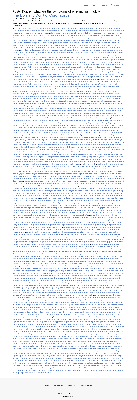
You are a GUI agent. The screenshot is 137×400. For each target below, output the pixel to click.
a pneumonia (71, 28)
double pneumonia (109, 101)
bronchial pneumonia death (63, 60)
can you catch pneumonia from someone (38, 74)
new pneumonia (71, 188)
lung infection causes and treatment (55, 161)
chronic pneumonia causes (42, 86)
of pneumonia (114, 188)
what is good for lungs (61, 358)
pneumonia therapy (43, 237)
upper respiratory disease (90, 322)
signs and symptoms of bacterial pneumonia (41, 275)
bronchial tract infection (35, 62)
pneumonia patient (56, 225)
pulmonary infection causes (81, 244)
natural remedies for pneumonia (55, 188)
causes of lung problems (26, 79)
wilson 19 (48, 373)
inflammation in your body (61, 144)
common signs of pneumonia (58, 94)
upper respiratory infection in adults (43, 324)
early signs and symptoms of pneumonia (100, 103)
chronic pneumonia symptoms (62, 86)
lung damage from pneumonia (55, 159)
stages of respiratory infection (36, 305)
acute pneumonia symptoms (69, 30)
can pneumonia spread (108, 69)
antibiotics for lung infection (44, 40)
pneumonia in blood (85, 212)
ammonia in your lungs (46, 35)
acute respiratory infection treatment (91, 30)
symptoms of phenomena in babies (95, 309)
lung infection (103, 159)
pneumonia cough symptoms (68, 203)
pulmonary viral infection (73, 246)
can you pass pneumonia (40, 77)
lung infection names (108, 166)
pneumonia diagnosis (32, 205)
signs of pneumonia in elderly (96, 290)
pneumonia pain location (41, 225)
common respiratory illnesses (94, 91)
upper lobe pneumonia (20, 322)
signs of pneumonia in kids (26, 292)
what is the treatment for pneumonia (73, 365)
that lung (33, 317)
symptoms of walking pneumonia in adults (92, 314)
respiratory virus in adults (80, 266)
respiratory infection (88, 256)
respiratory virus (66, 266)
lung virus (90, 178)
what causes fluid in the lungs (41, 346)
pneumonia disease (57, 205)
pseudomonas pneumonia (29, 244)
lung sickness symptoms (68, 178)
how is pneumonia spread (34, 132)
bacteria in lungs (94, 43)
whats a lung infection (88, 370)
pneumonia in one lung (89, 217)
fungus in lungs (83, 123)
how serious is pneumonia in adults (105, 132)
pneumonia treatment (74, 237)
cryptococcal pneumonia (21, 98)
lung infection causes (36, 161)
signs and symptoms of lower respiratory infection (73, 275)
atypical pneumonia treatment (78, 43)
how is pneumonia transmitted (54, 132)
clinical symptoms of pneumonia (74, 89)
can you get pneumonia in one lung (80, 74)
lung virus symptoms (113, 178)
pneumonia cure (117, 203)
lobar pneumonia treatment (77, 154)
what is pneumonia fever (21, 363)
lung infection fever (58, 164)
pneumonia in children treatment (49, 215)
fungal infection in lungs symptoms (106, 120)
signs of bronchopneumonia (68, 285)
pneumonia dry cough (113, 205)
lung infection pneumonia (65, 169)
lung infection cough (93, 161)
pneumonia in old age (56, 217)
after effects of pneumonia (111, 30)
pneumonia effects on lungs (22, 208)
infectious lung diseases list (28, 144)
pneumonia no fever (104, 222)
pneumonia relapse (91, 227)
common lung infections (20, 91)
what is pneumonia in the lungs (39, 363)
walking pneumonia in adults (101, 334)
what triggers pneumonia (38, 370)
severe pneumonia (117, 271)
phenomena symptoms (96, 193)
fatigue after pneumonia (113, 110)
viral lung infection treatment (46, 329)
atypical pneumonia (40, 43)
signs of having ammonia (105, 285)
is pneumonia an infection (27, 149)
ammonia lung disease (62, 35)
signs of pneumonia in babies (55, 290)
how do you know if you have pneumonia (61, 130)
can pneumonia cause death (29, 69)
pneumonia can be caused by (49, 198)
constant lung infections (72, 96)
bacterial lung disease (20, 45)
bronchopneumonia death (70, 62)
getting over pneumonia (114, 123)
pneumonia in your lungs (49, 220)
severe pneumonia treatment (60, 273)
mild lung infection (30, 186)
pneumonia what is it (109, 239)
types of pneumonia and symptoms (76, 319)
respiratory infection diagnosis (32, 258)
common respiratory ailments (54, 91)
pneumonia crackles (105, 203)
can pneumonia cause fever (48, 69)
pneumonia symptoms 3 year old (52, 232)
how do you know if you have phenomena (33, 130)
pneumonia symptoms (33, 232)
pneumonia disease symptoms (75, 205)
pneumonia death (18, 205)
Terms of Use (72, 385)
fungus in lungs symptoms (96, 123)
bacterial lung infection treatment (99, 45)
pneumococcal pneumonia (50, 195)
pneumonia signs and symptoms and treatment (56, 229)
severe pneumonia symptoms (40, 273)
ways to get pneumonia (109, 336)
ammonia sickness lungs (30, 38)
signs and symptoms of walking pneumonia (61, 283)
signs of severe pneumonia (103, 295)
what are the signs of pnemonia (64, 339)
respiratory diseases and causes (62, 254)
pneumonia (63, 195)
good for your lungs (19, 125)
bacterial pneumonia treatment (49, 50)
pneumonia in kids (96, 215)
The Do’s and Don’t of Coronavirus (41, 15)
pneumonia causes (93, 198)
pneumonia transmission (58, 237)
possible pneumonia (77, 242)
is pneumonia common (59, 149)
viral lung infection (104, 326)
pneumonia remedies (106, 227)
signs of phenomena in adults (111, 288)
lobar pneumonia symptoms (59, 154)
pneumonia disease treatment (95, 205)
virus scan (22, 334)
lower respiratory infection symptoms (93, 157)
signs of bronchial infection (49, 285)
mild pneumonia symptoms (46, 186)
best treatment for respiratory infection (66, 55)
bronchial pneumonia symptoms (106, 60)
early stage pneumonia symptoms (52, 108)
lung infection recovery (106, 169)
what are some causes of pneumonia (41, 339)
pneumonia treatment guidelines (23, 239)
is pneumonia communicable (77, 149)
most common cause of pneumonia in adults (93, 186)
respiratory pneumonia (104, 261)
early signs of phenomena (30, 106)
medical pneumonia (67, 183)
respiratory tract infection (76, 263)
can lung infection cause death (49, 67)
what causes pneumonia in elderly (104, 348)
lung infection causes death (77, 161)
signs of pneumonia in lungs (45, 292)
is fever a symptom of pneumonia (80, 147)
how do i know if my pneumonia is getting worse (94, 127)
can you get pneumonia (60, 74)
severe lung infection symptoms (100, 271)
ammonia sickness (93, 35)
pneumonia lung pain (28, 222)
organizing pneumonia (36, 191)
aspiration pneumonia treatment (23, 43)
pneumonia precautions (71, 225)
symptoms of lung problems (54, 309)
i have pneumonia (51, 140)
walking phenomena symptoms (49, 334)
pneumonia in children (30, 215)
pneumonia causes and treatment (24, 200)
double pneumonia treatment (54, 103)
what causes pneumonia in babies (81, 348)
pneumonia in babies (50, 212)
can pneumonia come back (91, 69)
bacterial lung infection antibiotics (55, 45)
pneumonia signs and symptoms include (85, 229)
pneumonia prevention (87, 225)
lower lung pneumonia (73, 157)
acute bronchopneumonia (21, 30)
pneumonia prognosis (102, 225)
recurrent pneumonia (87, 249)
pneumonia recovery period (36, 227)
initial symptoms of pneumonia (36, 147)
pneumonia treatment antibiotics (92, 237)
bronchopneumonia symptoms (110, 62)
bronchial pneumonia (46, 60)
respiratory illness (56, 256)
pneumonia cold (86, 200)
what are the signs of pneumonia (86, 339)
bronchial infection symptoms (28, 60)
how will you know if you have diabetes (81, 137)
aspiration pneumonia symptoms (108, 40)
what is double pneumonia (44, 358)
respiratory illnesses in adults (72, 256)
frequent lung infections (39, 120)
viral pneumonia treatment (36, 331)
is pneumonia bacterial (44, 149)
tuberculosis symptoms (42, 319)
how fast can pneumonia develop (102, 130)
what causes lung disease (86, 346)
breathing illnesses (67, 57)
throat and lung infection (97, 317)
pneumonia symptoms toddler (89, 234)
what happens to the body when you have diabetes (44, 356)
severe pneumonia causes (21, 273)
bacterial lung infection (35, 45)
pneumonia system (19, 237)
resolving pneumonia (72, 251)
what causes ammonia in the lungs (82, 343)
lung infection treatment (98, 174)
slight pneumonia (99, 302)
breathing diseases (54, 57)
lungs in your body (45, 181)
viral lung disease (91, 326)
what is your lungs (45, 368)
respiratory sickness (28, 263)
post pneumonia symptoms (104, 242)
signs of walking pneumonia (52, 297)
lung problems (37, 178)
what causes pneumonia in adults (58, 348)
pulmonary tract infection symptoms (52, 246)
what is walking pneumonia (30, 368)
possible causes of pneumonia (59, 242)
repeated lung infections (56, 251)
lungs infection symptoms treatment (78, 181)
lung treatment (82, 178)
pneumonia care (80, 198)
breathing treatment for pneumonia (99, 57)
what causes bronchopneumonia (105, 343)
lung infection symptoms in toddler (66, 174)
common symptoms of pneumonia (80, 94)
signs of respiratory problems (61, 295)
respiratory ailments (108, 251)
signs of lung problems (79, 288)
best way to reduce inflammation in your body (94, 55)
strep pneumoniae (73, 305)
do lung (46, 101)
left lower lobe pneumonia (112, 149)
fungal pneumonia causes (29, 123)
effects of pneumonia (40, 110)
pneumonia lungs (41, 222)
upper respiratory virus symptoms (74, 326)
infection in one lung (37, 142)
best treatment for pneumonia (43, 55)
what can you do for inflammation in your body (55, 343)
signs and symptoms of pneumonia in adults (68, 278)
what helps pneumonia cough (93, 356)
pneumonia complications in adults (103, 200)
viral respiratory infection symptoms (95, 331)
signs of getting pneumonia (87, 285)
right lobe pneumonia (49, 268)
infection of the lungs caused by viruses (72, 142)
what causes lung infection (104, 346)
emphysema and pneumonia (57, 110)
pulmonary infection (65, 244)
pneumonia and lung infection (104, 195)
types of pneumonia (57, 319)
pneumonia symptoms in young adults (66, 234)
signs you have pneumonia (87, 300)
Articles (105, 5)
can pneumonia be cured (79, 67)
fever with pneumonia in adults (23, 113)
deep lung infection (35, 98)
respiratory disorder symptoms (39, 256)
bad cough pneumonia (114, 50)
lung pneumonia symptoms (97, 176)
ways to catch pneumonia (92, 336)
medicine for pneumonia (83, 183)
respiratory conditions (30, 254)
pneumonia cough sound (50, 203)
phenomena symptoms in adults (29, 195)
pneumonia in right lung (105, 217)
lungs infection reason (59, 181)
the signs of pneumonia (60, 317)
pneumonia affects (74, 195)
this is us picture (83, 317)
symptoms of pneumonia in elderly (55, 312)
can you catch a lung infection (105, 72)
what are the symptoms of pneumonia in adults (28, 341)
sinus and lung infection (71, 302)
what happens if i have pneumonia (103, 353)
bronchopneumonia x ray (41, 64)
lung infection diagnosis (44, 164)
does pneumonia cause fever (58, 101)
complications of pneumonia (37, 96)
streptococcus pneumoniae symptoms (110, 305)
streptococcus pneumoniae (88, 305)
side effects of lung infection (112, 273)
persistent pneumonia (26, 193)
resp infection (83, 251)
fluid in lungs (87, 115)
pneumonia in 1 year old (113, 210)
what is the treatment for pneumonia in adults (100, 365)
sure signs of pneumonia (21, 307)
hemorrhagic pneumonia (57, 125)
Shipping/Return (86, 385)
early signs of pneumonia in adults (92, 106)
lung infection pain (50, 169)
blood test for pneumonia (39, 57)
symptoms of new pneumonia (74, 309)
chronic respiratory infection (100, 86)
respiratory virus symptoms (98, 266)
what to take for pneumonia (110, 368)
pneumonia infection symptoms (102, 220)
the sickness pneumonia (44, 317)
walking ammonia (33, 334)
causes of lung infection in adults (93, 77)
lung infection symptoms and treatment (82, 171)
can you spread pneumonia (58, 77)
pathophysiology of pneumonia (72, 191)
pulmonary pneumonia (32, 246)
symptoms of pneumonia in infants (78, 312)
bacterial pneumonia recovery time (95, 47)
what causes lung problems (37, 348)
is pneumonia (96, 147)
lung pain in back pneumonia (78, 176)
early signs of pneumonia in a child (68, 106)
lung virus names (100, 178)
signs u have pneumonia (35, 300)
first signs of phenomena (41, 113)
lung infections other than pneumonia (55, 176)
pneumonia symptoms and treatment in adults (103, 232)
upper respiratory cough (73, 322)
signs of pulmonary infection (85, 292)
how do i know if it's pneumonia (67, 127)
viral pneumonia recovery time (107, 329)
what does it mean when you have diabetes (35, 353)
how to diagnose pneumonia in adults (41, 135)
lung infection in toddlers (59, 166)
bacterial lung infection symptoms (77, 45)
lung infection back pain (20, 161)
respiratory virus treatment (32, 268)
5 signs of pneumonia (48, 28)
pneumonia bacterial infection (29, 198)
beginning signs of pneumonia (64, 52)
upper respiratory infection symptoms (67, 324)
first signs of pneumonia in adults (77, 113)
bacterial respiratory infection (69, 50)
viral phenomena (62, 329)
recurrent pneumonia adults (103, 249)
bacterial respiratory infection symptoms (93, 50)
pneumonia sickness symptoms (29, 229)
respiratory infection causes (105, 256)
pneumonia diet (45, 205)
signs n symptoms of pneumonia (103, 283)
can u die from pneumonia (55, 72)
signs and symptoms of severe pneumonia (33, 283)
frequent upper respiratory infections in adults (63, 120)
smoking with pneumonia (114, 302)
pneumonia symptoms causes (22, 234)
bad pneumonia (30, 52)
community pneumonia (20, 96)
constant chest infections (56, 96)
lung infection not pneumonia (34, 169)
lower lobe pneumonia (110, 154)
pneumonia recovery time (54, 227)
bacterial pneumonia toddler (29, 50)
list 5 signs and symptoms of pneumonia (83, 152)
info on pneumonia (102, 144)
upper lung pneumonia (57, 322)
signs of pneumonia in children (76, 290)
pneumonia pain (27, 225)
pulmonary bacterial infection (48, 244)
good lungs (29, 125)
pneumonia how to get (84, 210)
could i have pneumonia (113, 96)
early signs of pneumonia (48, 106)
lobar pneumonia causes (41, 154)
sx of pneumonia (35, 307)
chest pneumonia (46, 84)
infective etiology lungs (45, 144)
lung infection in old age (24, 166)
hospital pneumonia (93, 125)
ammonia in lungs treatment (29, 35)
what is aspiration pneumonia (25, 358)
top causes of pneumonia (114, 317)
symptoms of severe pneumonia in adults (63, 314)
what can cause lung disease (76, 341)
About (95, 5)
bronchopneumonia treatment (22, 64)
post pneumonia (89, 242)
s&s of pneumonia (91, 268)
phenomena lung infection (79, 193)
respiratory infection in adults (69, 258)
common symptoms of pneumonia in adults (106, 94)
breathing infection (81, 57)
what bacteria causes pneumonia (55, 341)
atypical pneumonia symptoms (58, 43)
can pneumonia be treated (97, 67)
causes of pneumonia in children (87, 79)
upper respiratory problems (34, 326)
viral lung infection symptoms (26, 329)
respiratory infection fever (51, 258)
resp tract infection (95, 251)
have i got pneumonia (41, 125)
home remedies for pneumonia (76, 125)
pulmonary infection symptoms (101, 244)
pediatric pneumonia (89, 191)
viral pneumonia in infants (88, 329)
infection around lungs (99, 140)
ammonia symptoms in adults (112, 38)
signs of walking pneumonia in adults (74, 297)
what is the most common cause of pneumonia (45, 365)
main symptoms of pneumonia (31, 183)
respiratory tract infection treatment (31, 266)
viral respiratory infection (54, 331)
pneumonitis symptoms (24, 242)
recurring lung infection (39, 251)
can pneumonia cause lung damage (70, 69)
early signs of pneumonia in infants (29, 108)
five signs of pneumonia (55, 115)
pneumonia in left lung (110, 215)
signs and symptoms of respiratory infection (79, 280)
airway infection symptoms (40, 33)
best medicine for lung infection (23, 55)
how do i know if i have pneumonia (44, 127)
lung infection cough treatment (111, 161)
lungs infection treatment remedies (102, 181)
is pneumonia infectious (96, 149)
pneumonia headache (53, 210)
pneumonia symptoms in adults (43, 234)
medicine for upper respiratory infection (104, 183)
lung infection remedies (30, 171)
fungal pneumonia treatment (67, 123)
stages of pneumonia (19, 305)
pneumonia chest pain (72, 200)
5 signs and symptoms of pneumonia (28, 28)
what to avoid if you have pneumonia (88, 368)
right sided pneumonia (77, 268)
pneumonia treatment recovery (45, 239)
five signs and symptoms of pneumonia (33, 115)
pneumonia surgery (19, 232)
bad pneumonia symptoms (45, 52)
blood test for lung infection (21, 57)
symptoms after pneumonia (50, 307)
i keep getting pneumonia (66, 140)
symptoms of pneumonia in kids (100, 312)
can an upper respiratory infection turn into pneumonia (98, 64)
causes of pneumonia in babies (65, 79)
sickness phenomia (95, 273)
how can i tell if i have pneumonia (112, 125)
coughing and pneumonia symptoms (93, 96)
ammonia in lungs (105, 33)
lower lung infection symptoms (55, 157)
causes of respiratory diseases (48, 81)
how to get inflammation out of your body (68, 135)
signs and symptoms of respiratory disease (50, 280)
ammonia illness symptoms (89, 33)
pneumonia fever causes (79, 208)
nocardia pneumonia (102, 188)
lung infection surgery (45, 171)
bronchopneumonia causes (52, 62)
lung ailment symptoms (27, 159)
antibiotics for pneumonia (62, 40)
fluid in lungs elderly (113, 115)
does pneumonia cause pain (78, 101)
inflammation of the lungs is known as (83, 144)
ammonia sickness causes (108, 35)
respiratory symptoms (43, 263)
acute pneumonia (36, 30)
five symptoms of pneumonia (73, 115)
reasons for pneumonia (89, 246)
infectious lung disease (93, 142)
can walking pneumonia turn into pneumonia (79, 72)
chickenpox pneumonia (60, 84)
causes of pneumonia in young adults (25, 81)
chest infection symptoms (31, 84)
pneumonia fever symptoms (97, 208)
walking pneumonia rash (34, 336)
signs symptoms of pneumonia (98, 297)
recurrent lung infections (71, 249)
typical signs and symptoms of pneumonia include (105, 319)
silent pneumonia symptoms (30, 302)
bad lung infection (18, 52)
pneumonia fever (64, 208)
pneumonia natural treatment (72, 222)
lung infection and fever (115, 159)
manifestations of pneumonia (50, 183)
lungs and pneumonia (31, 181)
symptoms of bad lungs (99, 307)
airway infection (26, 33)
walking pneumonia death (82, 334)
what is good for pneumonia (78, 358)
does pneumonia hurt (96, 101)
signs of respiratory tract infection (82, 295)
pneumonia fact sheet (39, 208)
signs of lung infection (43, 288)
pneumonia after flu (87, 195)
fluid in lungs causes (99, 115)
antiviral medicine (91, 40)
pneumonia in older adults (72, 217)
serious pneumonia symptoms (45, 271)
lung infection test (84, 174)
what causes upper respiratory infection (91, 351)
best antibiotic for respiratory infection (111, 52)
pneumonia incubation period (67, 220)
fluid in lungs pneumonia (38, 118)
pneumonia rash (115, 225)
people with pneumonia (104, 191)
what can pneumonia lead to (30, 343)
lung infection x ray (24, 176)
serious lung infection (28, 271)
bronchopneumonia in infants (89, 62)
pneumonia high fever (69, 210)
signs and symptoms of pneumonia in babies (98, 278)
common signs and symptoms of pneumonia (34, 94)
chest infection (94, 81)
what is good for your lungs (97, 358)
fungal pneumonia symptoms (48, 123)
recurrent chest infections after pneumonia (49, 249)
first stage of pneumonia (97, 113)
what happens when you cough (72, 356)
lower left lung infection (94, 154)
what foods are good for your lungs (79, 353)
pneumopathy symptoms (40, 242)
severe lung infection (63, 271)
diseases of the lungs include (33, 101)
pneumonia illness (98, 210)
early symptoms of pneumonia (92, 108)
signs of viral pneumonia (34, 297)
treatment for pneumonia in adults (24, 319)
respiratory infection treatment (70, 261)
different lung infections (86, 98)
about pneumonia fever (99, 28)
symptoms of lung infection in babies (33, 309)
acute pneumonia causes (50, 30)
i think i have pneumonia (83, 140)
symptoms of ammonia (83, 307)
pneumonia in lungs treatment (22, 217)
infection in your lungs (51, 142)
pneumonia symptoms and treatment (75, 232)
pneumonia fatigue (52, 208)
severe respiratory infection (79, 273)
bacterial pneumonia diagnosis (31, 47)
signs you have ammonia (52, 300)
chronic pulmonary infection (82, 86)
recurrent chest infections (26, 249)
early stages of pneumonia (73, 108)
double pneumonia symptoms (34, 103)
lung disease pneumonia (73, 159)
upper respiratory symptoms (53, 326)
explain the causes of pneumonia (93, 110)
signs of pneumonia (19, 290)
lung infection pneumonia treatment (86, 169)
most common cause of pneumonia (66, 186)
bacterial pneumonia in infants (73, 47)
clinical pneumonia (57, 89)
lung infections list (37, 176)
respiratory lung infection (88, 261)
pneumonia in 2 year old (21, 212)
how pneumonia (69, 132)
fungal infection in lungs (86, 120)
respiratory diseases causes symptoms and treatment (91, 254)
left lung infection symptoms (31, 152)
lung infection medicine (92, 166)
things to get (73, 317)
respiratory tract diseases (58, 263)
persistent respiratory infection (44, 193)
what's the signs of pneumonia (70, 370)
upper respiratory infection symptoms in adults (95, 324)
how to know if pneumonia (90, 135)
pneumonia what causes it (92, 239)
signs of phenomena (94, 288)
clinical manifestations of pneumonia (38, 89)
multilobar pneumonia (36, 188)
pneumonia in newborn (40, 217)
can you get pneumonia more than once (105, 74)
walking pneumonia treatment (74, 336)
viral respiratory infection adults (73, 331)
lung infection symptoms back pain (107, 171)
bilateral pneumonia (116, 55)
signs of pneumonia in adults (35, 290)
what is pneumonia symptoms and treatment (81, 363)
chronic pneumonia (26, 86)
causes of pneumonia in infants (109, 79)
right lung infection (63, 268)
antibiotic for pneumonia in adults (23, 40)
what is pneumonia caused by (71, 360)
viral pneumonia (73, 329)
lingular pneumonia (62, 152)
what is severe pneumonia (105, 363)
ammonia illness (74, 33)
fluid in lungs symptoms (102, 118)
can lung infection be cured (30, 67)
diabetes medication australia (68, 98)
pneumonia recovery (19, 227)
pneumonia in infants (82, 215)
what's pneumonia (54, 370)
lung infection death (28, 164)
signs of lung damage (28, 288)
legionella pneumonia (48, 152)
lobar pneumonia (26, 154)
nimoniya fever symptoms (86, 188)
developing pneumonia (50, 98)
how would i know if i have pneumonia (107, 137)
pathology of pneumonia (53, 191)
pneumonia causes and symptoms (111, 198)
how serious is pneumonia (84, 132)
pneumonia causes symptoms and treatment (49, 200)
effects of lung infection (24, 110)
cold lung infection (92, 89)
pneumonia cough (35, 203)
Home (86, 5)
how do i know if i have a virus (22, 127)
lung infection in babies (88, 164)
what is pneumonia (113, 358)
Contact (117, 5)
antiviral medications (78, 40)
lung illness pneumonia (90, 159)
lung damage (39, 159)
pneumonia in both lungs (101, 212)
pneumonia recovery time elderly (73, 227)
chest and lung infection (81, 81)
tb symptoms (25, 317)
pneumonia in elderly (68, 215)
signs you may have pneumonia (107, 300)
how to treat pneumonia (35, 137)
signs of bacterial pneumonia (30, 285)
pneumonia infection (84, 220)
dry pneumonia (70, 103)
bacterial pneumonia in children (52, 47)
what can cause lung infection (96, 341)
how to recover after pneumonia (110, 135)
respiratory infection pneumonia (108, 258)
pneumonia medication (55, 222)
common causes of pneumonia (109, 89)
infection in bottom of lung (21, 142)
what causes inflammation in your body (64, 346)
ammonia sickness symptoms (49, 38)
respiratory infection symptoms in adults (46, 261)
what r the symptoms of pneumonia (63, 368)
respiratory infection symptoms (23, 261)
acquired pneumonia (114, 28)
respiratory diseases (44, 254)
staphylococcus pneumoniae (56, 305)
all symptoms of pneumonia (59, 33)
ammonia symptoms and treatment (90, 38)
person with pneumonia (62, 193)
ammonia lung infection (78, 35)
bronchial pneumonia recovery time (84, 60)
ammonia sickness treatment (69, 38)
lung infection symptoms (61, 171)
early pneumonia (80, 103)
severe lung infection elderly (80, 271)
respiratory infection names (88, 258)
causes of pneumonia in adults (45, 79)
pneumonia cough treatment (88, 203)
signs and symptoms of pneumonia (41, 278)
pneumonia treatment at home (113, 237)
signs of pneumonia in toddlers (65, 292)
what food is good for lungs (59, 353)
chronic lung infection (96, 84)
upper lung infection (42, 322)
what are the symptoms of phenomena (109, 339)
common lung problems (36, 91)
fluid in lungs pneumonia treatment (82, 118)
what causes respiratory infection (67, 351)
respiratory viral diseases (51, 266)
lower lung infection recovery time (33, 157)
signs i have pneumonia (84, 283)
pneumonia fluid (24, 210)
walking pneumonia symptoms (53, 336)
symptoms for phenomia (67, 307)
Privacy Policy (58, 385)
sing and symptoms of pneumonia (51, 302)
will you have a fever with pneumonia (32, 373)
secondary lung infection (106, 268)
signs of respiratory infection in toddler (38, 295)
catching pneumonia (75, 77)
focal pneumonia (25, 120)
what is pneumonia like (58, 363)
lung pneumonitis (112, 176)
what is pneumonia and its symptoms (49, 360)
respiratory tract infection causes (95, 263)
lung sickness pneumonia (51, 178)
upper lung (31, 322)
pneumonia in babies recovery (68, 212)
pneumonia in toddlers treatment (29, 220)
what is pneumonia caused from (92, 360)
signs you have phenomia (69, 300)
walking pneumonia (67, 334)
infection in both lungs (114, 140)
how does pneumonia (83, 130)
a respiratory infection (84, 28)
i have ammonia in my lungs (35, 140)
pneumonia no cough (90, 222)
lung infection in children (105, 164)
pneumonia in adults (36, 212)
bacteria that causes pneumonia (111, 43)
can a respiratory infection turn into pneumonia (65, 64)
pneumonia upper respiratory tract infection (69, 239)
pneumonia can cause (67, 198)
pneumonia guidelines (38, 210)
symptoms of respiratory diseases (39, 314)
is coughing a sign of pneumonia (58, 147)
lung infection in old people (41, 166)
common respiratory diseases (74, 91)
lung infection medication (76, 166)
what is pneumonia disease (113, 360)
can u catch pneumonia (39, 72)
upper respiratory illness (107, 322)
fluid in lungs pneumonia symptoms (59, 118)
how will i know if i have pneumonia (55, 137)
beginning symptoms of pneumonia (86, 52)
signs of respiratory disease (105, 292)
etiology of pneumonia (74, 110)
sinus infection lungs (86, 302)
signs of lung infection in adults (61, 288)
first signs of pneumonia (58, 113)
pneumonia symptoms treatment (110, 234)
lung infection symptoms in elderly (43, 174)
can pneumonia (65, 67)
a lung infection (61, 28)
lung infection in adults (72, 164)
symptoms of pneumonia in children (31, 312)
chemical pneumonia (66, 81)
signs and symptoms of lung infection (102, 275)
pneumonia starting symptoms (109, 229)
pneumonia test (31, 237)
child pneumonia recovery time (78, 84)
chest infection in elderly (108, 81)
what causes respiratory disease (44, 351)
